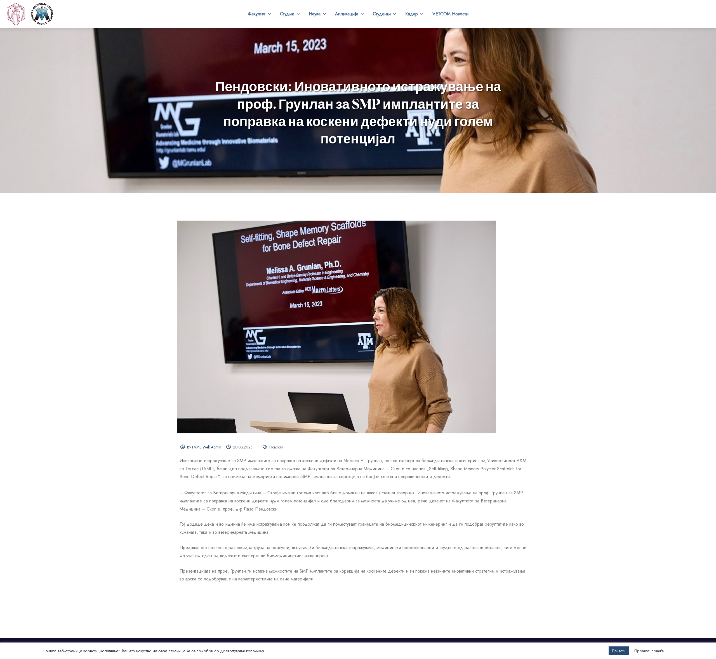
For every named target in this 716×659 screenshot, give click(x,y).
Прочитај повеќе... (650, 650)
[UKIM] (15, 14)
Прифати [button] (618, 650)
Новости (276, 447)
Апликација (346, 14)
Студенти (382, 14)
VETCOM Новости (450, 14)
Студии (287, 14)
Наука (315, 14)
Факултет (256, 14)
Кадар (411, 14)
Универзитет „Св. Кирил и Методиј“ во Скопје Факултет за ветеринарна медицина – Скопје (42, 14)
